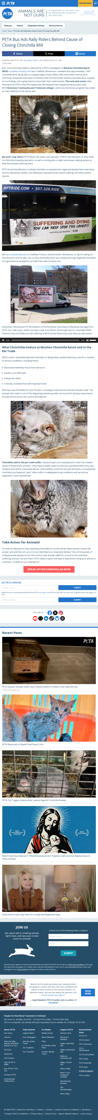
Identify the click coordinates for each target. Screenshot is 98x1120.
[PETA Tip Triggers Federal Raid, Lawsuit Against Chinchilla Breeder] (49, 777)
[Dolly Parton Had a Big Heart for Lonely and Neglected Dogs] (49, 891)
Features (8, 26)
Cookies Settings (86, 1114)
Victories (7, 1049)
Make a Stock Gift (66, 1063)
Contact (49, 1109)
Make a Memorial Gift (67, 1050)
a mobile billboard (18, 254)
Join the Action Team (29, 1042)
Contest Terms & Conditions (67, 1109)
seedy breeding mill (21, 71)
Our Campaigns (29, 1037)
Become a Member (64, 1038)
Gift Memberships (66, 1088)
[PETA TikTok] (51, 618)
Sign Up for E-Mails (10, 1063)
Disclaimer (86, 1109)
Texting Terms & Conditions (16, 1113)
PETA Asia (83, 1067)
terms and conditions (76, 964)
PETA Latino (84, 1075)
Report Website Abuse (68, 1113)
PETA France (84, 1040)
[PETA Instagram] (60, 613)
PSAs (44, 1041)
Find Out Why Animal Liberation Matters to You (11, 1043)
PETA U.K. (83, 1036)
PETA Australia (85, 1063)
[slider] (93, 340)
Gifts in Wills (65, 1068)
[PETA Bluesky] (57, 618)
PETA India (83, 1059)
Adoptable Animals (36, 26)
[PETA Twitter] (55, 613)
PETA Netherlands (84, 1049)
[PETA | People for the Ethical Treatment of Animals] (7, 13)
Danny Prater (32, 60)
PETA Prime (9, 1058)
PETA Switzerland (86, 1054)
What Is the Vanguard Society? (65, 1074)
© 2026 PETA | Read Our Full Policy (19, 1109)
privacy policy (22, 969)
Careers (7, 1037)
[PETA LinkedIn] (46, 618)
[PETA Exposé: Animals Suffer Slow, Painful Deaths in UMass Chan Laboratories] (49, 664)
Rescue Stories (56, 26)
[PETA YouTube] (35, 618)
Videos (20, 26)
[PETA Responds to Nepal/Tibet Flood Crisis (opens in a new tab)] (49, 721)
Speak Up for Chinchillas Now (49, 569)
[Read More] (49, 992)
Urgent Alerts (28, 1033)
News (10, 31)
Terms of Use (50, 1113)
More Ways (65, 1093)
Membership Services (65, 1082)
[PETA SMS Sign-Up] (40, 618)
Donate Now (65, 1033)
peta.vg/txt (42, 592)
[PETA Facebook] (49, 613)
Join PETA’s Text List (11, 1069)
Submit (77, 587)
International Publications (9, 1080)
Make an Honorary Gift (66, 1057)
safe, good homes (30, 552)
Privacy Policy (36, 1113)
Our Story (8, 1033)
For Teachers (28, 1051)
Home (4, 31)
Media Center (47, 1033)
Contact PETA (10, 1074)
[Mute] (87, 340)
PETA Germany (85, 1044)
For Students (28, 1047)
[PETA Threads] (62, 618)
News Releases (48, 1037)
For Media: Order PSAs (49, 1046)
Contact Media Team (48, 1052)
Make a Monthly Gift (67, 1044)
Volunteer (8, 1054)
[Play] (3, 340)
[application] (49, 340)
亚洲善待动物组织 (86, 1071)
